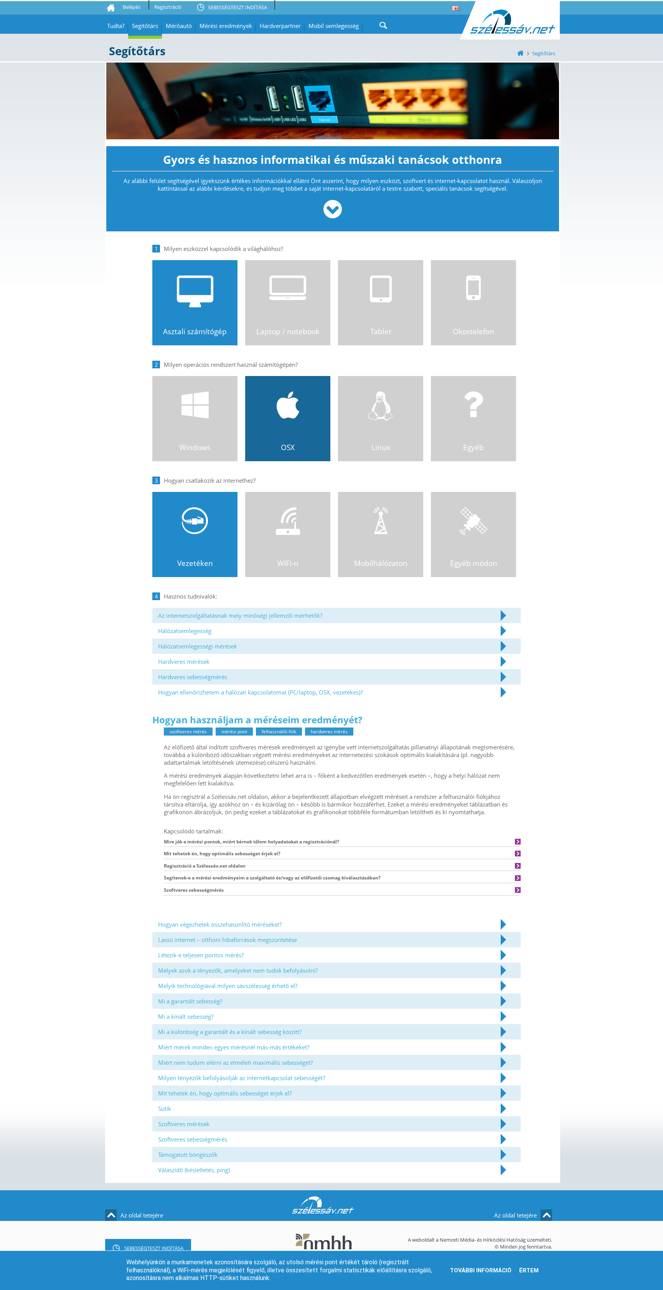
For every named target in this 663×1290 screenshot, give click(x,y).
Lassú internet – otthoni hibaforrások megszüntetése (227, 940)
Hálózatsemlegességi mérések (197, 646)
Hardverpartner (280, 26)
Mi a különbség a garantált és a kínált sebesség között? (230, 1032)
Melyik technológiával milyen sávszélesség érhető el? (227, 986)
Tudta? (115, 26)
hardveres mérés (329, 731)
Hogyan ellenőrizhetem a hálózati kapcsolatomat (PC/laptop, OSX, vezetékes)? (260, 692)
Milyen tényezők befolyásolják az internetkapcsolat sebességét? (241, 1078)
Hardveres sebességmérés (192, 677)
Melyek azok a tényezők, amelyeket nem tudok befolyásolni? (238, 970)
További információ (480, 1270)
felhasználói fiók (279, 731)
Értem (529, 1270)
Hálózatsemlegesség (184, 631)
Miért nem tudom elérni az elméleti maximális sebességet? (235, 1062)
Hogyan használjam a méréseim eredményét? (257, 719)
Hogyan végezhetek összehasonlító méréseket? (220, 924)
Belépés (131, 6)
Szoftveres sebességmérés (192, 1139)
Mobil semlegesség (333, 26)
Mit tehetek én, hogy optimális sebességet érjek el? (225, 1093)
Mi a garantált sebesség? (190, 1001)
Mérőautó (179, 26)
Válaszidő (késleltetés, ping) (194, 1170)
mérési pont (234, 731)
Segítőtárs (145, 26)
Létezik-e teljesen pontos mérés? (201, 955)
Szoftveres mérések (183, 1124)
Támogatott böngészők (188, 1154)
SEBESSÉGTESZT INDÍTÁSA (237, 7)
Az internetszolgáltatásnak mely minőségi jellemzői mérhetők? (240, 615)
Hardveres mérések (183, 661)
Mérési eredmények (226, 26)
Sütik (164, 1108)
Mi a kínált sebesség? (185, 1016)
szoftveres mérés (188, 731)
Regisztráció (167, 6)
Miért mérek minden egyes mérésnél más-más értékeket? (233, 1047)
